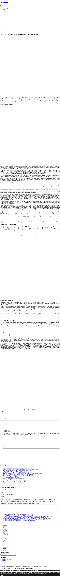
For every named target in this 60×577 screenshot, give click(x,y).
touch (25, 503)
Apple (13, 499)
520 (3, 10)
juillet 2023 (5, 547)
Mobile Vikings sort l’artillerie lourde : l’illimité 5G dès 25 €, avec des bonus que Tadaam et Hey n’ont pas (22, 473)
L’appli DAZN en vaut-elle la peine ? (10, 476)
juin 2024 (4, 535)
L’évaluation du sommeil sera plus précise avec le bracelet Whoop (15, 481)
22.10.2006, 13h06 (6, 431)
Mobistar (27, 501)
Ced (3, 439)
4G (2, 499)
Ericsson (44, 499)
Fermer (1, 575)
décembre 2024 (5, 534)
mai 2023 (4, 549)
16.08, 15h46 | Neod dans (25, 517)
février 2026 (5, 525)
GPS (54, 499)
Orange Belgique (43, 501)
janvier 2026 (5, 526)
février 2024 (5, 539)
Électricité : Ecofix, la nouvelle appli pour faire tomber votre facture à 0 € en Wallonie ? (19, 474)
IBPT (1, 501)
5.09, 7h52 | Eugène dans (27, 516)
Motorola (31, 501)
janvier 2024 (5, 540)
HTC (57, 499)
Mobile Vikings (21, 501)
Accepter (35, 570)
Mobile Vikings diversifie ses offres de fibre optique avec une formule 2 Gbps (17, 470)
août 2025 (5, 527)
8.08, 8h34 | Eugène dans (25, 519)
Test (23, 503)
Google (51, 499)
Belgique (36, 499)
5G (3, 499)
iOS (3, 501)
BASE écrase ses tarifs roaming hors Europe (11, 477)
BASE (26, 499)
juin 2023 (4, 548)
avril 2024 (5, 538)
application (17, 499)
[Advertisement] (30, 22)
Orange (38, 501)
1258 (4, 11)
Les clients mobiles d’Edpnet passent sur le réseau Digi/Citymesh (15, 468)
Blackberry (40, 499)
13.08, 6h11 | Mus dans (27, 518)
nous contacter (5, 8)
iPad (5, 501)
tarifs (18, 503)
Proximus (50, 501)
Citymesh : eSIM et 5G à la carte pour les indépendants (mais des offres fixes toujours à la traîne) (20, 469)
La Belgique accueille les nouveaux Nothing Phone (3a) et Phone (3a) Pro (16, 482)
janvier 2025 (5, 533)
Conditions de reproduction (6, 559)
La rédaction (3, 560)
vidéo (27, 503)
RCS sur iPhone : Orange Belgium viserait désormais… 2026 (14, 471)
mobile (17, 501)
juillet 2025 (5, 528)
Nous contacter (4, 561)
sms (5, 503)
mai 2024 (4, 536)
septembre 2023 (6, 544)
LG (11, 501)
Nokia (35, 501)
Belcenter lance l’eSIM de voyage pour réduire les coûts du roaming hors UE (17, 472)
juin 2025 (4, 529)
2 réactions (9, 36)
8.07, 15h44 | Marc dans (19, 520)
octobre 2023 (5, 543)
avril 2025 (5, 530)
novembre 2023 (6, 542)
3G (1, 499)
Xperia (37, 503)
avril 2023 (5, 550)
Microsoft (14, 501)
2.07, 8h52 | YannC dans (19, 514)
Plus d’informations (30, 570)
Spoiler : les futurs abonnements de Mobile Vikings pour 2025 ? (14, 480)
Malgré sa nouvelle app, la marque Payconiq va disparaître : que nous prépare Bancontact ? (19, 475)
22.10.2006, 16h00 (6, 440)
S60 (55, 501)
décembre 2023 (5, 541)
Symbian (14, 503)
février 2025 (5, 532)
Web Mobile (33, 503)
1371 (4, 9)
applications (21, 499)
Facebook (47, 499)
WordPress (37, 568)
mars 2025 (5, 531)
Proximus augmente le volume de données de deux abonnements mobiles (16, 479)
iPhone (8, 501)
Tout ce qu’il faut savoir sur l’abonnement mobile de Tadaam (14, 478)
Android (7, 499)
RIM (54, 501)
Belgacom (31, 499)
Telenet (20, 503)
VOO (29, 503)
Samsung (2, 503)
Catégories (2, 487)
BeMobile (4, 2)
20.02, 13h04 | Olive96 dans (19, 515)
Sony (6, 31)
